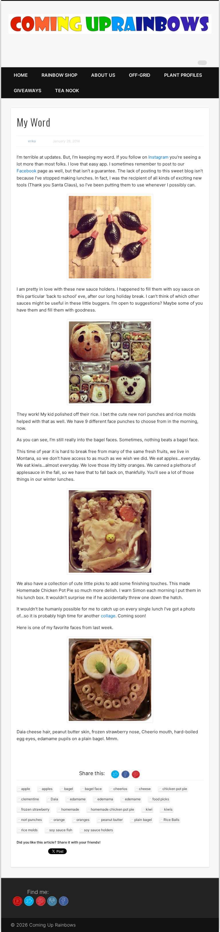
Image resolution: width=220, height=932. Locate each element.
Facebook (26, 171)
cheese (145, 789)
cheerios (120, 789)
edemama (105, 799)
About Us (103, 75)
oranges (82, 819)
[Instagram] (52, 900)
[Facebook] (63, 900)
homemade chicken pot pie (112, 809)
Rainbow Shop (59, 75)
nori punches (31, 819)
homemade (70, 809)
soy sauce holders (98, 830)
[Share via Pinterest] (135, 774)
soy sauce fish (60, 830)
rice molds (29, 830)
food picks (160, 799)
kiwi (149, 809)
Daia (54, 799)
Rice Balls (171, 819)
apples (47, 789)
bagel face (93, 789)
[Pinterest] (41, 900)
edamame (78, 799)
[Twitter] (29, 900)
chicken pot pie (174, 789)
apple (25, 789)
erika (32, 141)
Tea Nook (67, 90)
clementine (30, 799)
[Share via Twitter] (115, 774)
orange (59, 819)
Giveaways (27, 90)
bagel (68, 789)
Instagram (158, 157)
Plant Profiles (183, 75)
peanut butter (112, 819)
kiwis (168, 809)
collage (108, 615)
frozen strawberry (35, 809)
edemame (133, 799)
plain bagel (143, 819)
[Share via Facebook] (125, 774)
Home (21, 75)
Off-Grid (139, 75)
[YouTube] (17, 900)
